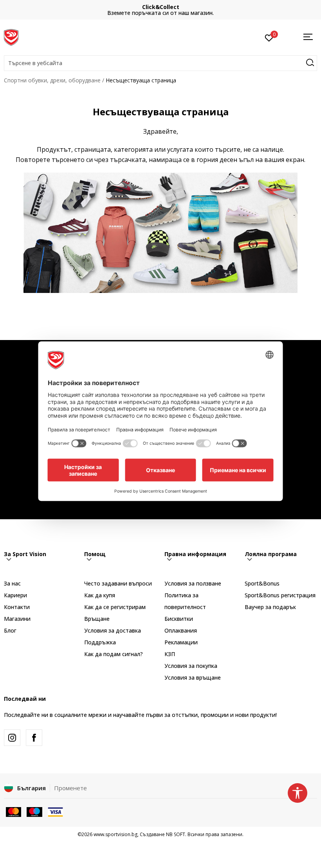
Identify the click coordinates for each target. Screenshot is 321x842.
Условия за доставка (112, 630)
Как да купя (99, 595)
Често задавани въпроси (118, 583)
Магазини (17, 618)
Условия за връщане (192, 677)
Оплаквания (180, 630)
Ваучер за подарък (270, 607)
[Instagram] (12, 738)
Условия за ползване (192, 583)
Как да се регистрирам (115, 607)
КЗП (169, 654)
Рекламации (181, 642)
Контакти (17, 607)
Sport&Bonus (262, 583)
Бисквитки (178, 618)
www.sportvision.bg (115, 834)
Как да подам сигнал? (113, 654)
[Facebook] (34, 738)
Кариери (15, 595)
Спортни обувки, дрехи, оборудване (52, 80)
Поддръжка (100, 642)
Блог (10, 630)
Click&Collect (160, 7)
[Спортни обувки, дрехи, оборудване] (11, 36)
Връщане (97, 618)
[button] (160, 63)
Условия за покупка (190, 665)
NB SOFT (175, 834)
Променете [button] (70, 788)
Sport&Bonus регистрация (280, 595)
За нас (12, 583)
